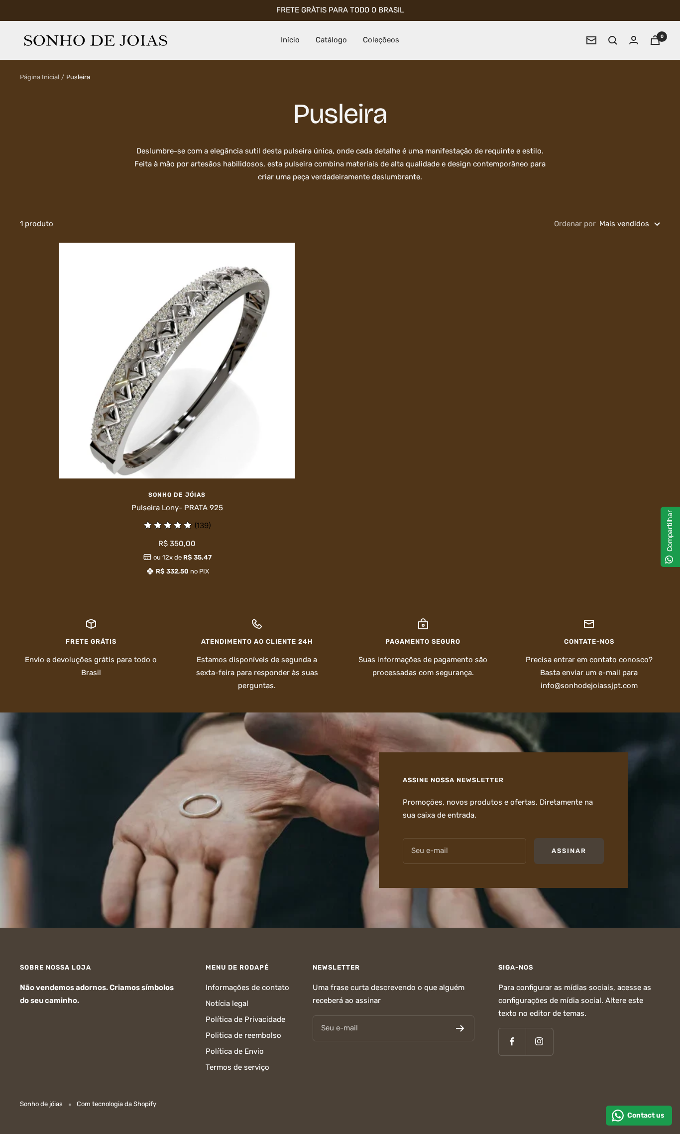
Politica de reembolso (243, 1035)
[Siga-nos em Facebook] (512, 1041)
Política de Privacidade (245, 1019)
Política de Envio (235, 1051)
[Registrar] (460, 1028)
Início (290, 39)
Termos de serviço (237, 1067)
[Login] (633, 40)
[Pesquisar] (612, 40)
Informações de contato (247, 987)
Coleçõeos (381, 39)
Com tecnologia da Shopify (116, 1104)
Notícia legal (227, 1003)
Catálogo (331, 39)
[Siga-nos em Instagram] (539, 1041)
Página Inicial (39, 77)
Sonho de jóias (177, 494)
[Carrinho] (655, 40)
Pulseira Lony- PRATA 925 (177, 507)
